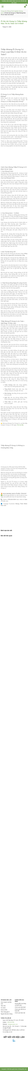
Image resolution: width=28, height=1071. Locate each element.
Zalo (25, 499)
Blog (9, 11)
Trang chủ (3, 11)
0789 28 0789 (10, 1022)
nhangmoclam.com (13, 1024)
